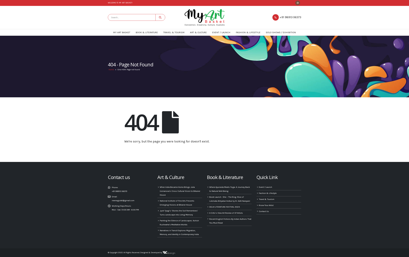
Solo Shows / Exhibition (281, 32)
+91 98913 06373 (290, 17)
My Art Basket (121, 32)
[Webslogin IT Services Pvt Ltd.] (169, 253)
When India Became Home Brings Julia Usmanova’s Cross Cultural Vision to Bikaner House (180, 191)
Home (111, 69)
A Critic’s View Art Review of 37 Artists (226, 213)
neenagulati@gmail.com (123, 200)
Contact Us (264, 211)
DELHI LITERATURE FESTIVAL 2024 (224, 207)
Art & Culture (198, 32)
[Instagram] (297, 3)
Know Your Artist (266, 205)
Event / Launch (221, 32)
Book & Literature (147, 32)
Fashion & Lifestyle (248, 32)
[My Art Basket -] (204, 17)
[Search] (160, 17)
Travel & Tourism (174, 32)
